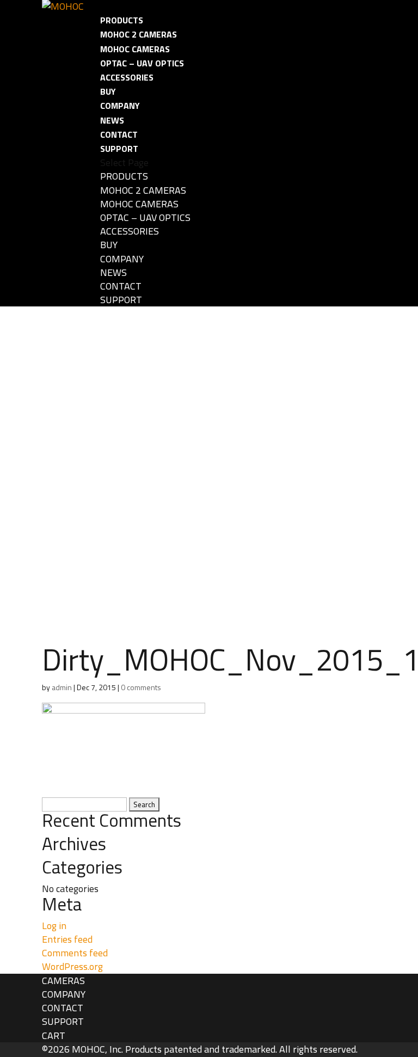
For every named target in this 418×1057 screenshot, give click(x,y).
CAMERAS (63, 980)
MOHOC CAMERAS (135, 49)
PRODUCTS (121, 20)
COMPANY (120, 105)
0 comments (141, 687)
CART (53, 1035)
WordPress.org (72, 966)
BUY (108, 91)
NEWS (112, 120)
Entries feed (67, 939)
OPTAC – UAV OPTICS (142, 63)
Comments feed (75, 952)
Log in (54, 925)
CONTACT (119, 134)
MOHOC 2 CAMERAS (138, 34)
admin (62, 687)
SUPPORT (119, 148)
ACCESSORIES (126, 77)
